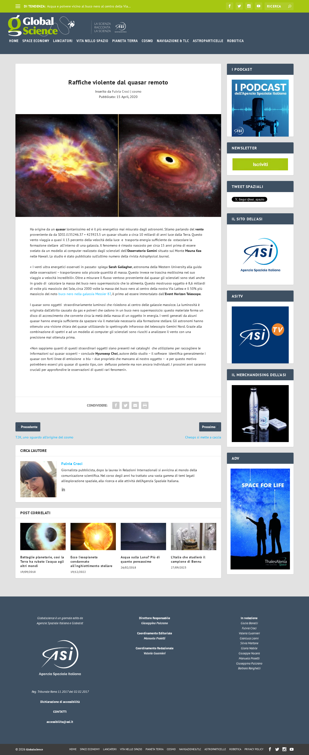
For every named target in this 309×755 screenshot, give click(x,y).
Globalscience (34, 749)
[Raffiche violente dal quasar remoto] (118, 165)
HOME (14, 41)
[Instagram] (249, 6)
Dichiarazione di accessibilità (60, 702)
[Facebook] (229, 6)
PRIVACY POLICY (254, 749)
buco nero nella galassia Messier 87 (84, 294)
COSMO (147, 41)
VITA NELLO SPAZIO (92, 41)
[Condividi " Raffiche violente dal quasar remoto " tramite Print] (145, 405)
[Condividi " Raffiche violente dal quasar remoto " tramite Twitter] (125, 405)
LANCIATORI (63, 41)
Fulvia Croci (120, 91)
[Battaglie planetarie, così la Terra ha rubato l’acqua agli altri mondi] (43, 536)
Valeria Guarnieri (154, 653)
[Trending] (17, 6)
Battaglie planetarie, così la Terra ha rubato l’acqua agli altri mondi (42, 561)
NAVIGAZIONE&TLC (190, 749)
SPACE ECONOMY (35, 41)
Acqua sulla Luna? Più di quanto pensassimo (140, 559)
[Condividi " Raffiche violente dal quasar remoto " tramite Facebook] (116, 405)
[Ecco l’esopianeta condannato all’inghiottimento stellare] (93, 536)
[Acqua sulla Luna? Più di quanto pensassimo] (143, 536)
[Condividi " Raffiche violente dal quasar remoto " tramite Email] (135, 405)
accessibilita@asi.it (60, 722)
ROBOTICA (235, 41)
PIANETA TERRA (125, 41)
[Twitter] (239, 6)
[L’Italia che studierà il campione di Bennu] (193, 536)
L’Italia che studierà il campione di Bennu (188, 559)
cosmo (136, 91)
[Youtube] (258, 6)
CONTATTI (60, 712)
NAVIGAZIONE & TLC (173, 41)
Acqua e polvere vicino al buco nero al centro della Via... (89, 6)
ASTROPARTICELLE (208, 41)
